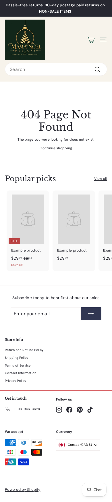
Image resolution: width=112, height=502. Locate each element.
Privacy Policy (15, 381)
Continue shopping (56, 148)
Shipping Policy (16, 358)
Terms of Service (18, 365)
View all (100, 178)
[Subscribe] (91, 313)
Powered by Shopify (22, 489)
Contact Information (20, 373)
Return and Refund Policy (24, 350)
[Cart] (91, 39)
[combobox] (56, 69)
